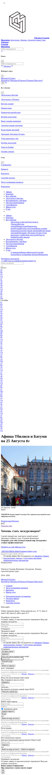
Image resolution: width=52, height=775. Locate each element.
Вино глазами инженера (11, 121)
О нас (8, 209)
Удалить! (5, 654)
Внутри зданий (7, 104)
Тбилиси (23, 80)
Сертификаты (11, 205)
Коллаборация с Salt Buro (16, 200)
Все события (11, 196)
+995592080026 (6, 676)
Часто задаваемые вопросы (12, 182)
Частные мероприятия (15, 203)
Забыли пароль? (8, 711)
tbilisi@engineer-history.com (26, 551)
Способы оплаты (8, 178)
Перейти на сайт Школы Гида (13, 547)
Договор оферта (12, 598)
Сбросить (5, 745)
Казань (15, 80)
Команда (4, 169)
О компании (6, 165)
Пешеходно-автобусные (11, 112)
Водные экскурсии (9, 117)
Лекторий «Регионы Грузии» (13, 134)
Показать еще (6, 526)
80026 (8, 551)
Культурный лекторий (10, 130)
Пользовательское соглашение (18, 596)
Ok (3, 770)
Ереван (31, 80)
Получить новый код (9, 692)
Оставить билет (8, 651)
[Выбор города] (12, 66)
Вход (4, 714)
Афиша (9, 192)
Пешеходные (6, 108)
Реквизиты (5, 186)
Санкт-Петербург (8, 79)
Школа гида (11, 207)
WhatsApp (31, 674)
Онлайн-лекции (7, 152)
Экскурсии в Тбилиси (10, 99)
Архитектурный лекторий (12, 125)
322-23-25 (8, 261)
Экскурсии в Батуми (9, 95)
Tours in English (7, 147)
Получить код (7, 661)
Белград (39, 80)
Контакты (5, 173)
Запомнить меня (10, 709)
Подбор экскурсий (8, 143)
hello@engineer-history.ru (26, 261)
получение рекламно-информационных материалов (22, 559)
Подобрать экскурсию (10, 259)
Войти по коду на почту (10, 718)
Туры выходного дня (9, 138)
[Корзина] (6, 83)
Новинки (9, 194)
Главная (9, 586)
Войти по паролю (8, 666)
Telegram (24, 674)
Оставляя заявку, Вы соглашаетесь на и (26, 558)
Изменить (5, 682)
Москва (5, 78)
